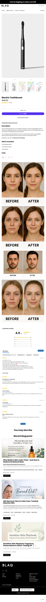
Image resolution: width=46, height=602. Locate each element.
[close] (44, 2)
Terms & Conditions (33, 579)
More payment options (23, 117)
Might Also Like (9, 10)
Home (3, 10)
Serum (24, 512)
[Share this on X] (3, 157)
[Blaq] (19, 6)
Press (17, 578)
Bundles (4, 576)
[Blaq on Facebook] (3, 571)
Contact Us (18, 576)
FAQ (30, 575)
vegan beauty (34, 512)
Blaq (36, 469)
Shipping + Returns (33, 573)
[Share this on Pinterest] (9, 157)
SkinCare (40, 469)
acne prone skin (7, 512)
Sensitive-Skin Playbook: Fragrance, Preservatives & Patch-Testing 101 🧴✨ (19, 544)
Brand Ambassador (6, 585)
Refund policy (32, 578)
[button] (23, 337)
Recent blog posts (23, 436)
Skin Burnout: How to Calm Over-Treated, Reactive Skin (20, 502)
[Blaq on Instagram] (6, 571)
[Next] (31, 79)
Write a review (40, 350)
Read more (6, 475)
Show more (23, 423)
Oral (3, 575)
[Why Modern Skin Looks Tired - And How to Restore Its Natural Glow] (23, 448)
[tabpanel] (23, 390)
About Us (18, 573)
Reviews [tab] (6, 351)
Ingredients (18, 575)
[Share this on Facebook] (6, 157)
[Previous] (15, 79)
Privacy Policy (32, 576)
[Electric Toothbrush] (23, 46)
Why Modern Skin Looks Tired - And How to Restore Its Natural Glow (21, 461)
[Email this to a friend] (12, 157)
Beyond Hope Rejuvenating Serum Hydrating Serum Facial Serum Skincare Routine (19, 469)
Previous (42, 10)
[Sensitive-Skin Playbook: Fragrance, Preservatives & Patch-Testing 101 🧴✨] (23, 531)
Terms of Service (33, 581)
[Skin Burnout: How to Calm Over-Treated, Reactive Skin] (23, 489)
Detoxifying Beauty (17, 512)
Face (3, 573)
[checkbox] (36, 355)
